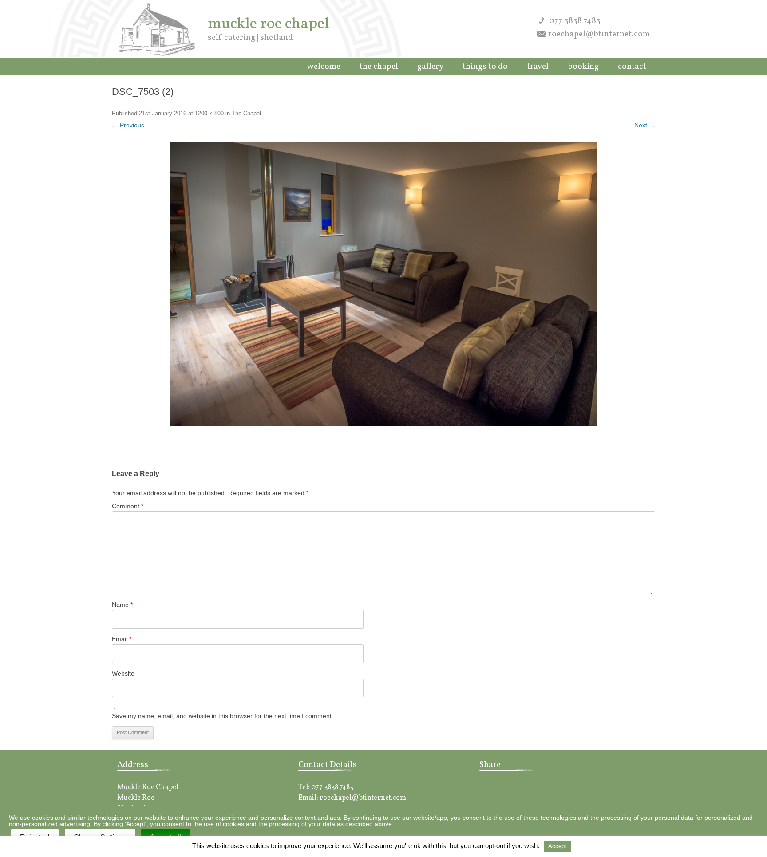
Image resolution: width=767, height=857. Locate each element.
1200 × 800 (209, 113)
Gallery (430, 66)
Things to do (485, 66)
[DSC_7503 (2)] (383, 284)
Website (123, 673)
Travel (538, 66)
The (379, 66)
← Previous (128, 125)
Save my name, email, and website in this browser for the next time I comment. (222, 715)
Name (122, 604)
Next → (644, 125)
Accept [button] (557, 846)
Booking (583, 66)
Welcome (323, 66)
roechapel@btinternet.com (599, 34)
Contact (632, 66)
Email (121, 638)
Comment (127, 506)
